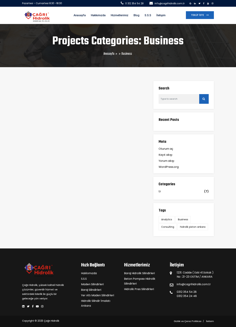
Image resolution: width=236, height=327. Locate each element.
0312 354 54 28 (187, 292)
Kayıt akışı (165, 155)
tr (160, 191)
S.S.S (148, 15)
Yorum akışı (166, 161)
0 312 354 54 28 (134, 3)
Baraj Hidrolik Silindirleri (139, 273)
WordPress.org (169, 167)
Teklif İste (198, 15)
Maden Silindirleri (92, 284)
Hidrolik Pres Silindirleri (139, 289)
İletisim (210, 321)
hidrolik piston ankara (192, 227)
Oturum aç (166, 149)
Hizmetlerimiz (119, 15)
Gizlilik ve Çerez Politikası (187, 321)
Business (183, 219)
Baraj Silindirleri (91, 290)
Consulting (167, 227)
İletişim (161, 15)
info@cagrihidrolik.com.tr (170, 3)
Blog (136, 15)
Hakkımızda (98, 15)
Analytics (166, 219)
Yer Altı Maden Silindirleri (97, 295)
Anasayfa (80, 15)
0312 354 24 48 (187, 296)
